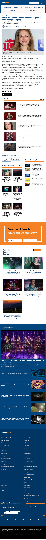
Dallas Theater (27, 458)
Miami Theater (4, 453)
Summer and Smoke (12, 58)
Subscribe (40, 238)
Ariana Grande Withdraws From (33, 272)
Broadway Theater (5, 440)
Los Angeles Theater (5, 445)
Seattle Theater (4, 461)
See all (42, 99)
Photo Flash (5, 15)
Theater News (27, 440)
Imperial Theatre (35, 175)
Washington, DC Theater (6, 464)
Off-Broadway (16, 26)
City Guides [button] (28, 7)
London (2, 490)
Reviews (25, 442)
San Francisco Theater (6, 458)
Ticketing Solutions (28, 501)
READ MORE (37, 249)
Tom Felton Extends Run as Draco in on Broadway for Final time (13, 272)
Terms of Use (30, 534)
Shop (25, 490)
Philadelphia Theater (5, 456)
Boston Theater (4, 448)
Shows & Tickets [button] (7, 7)
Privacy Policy (24, 534)
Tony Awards (33, 10)
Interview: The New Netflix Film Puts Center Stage (33, 294)
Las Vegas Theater (5, 450)
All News (26, 482)
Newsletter (12, 10)
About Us (26, 498)
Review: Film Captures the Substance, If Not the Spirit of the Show (12, 294)
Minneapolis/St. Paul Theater (7, 466)
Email (9, 238)
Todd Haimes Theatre (37, 180)
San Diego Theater (28, 472)
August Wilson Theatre (37, 165)
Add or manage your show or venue (32, 495)
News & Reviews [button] (18, 7)
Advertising (26, 493)
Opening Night (27, 445)
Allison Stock (8, 26)
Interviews (26, 448)
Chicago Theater (4, 442)
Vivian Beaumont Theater (37, 184)
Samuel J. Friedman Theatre (36, 171)
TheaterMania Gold (38, 7)
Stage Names (27, 487)
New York (3, 487)
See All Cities (3, 469)
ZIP (23, 238)
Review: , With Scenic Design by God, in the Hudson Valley (12, 316)
